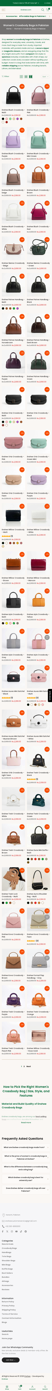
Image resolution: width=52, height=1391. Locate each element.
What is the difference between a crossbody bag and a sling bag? (26, 1168)
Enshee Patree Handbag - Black (38, 300)
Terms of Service (10, 1314)
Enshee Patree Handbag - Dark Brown (38, 341)
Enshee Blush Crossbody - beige (13, 191)
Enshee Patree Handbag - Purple (13, 377)
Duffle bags (7, 1269)
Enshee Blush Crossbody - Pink (38, 111)
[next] (49, 16)
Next (28, 1066)
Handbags (6, 1252)
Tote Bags (6, 1256)
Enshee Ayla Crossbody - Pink (38, 656)
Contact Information (11, 1318)
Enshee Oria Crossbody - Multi (13, 414)
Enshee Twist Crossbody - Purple (13, 1013)
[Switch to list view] (21, 76)
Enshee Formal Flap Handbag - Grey (35, 976)
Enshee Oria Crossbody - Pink (13, 457)
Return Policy (8, 1301)
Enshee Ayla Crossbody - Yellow (38, 615)
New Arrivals (7, 1244)
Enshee (5, 1379)
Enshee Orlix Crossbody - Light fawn (13, 773)
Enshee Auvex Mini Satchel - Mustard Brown (13, 737)
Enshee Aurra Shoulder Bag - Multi (37, 895)
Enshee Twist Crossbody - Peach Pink (13, 1049)
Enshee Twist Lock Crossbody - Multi (10, 895)
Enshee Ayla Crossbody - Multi (13, 615)
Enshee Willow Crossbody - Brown (13, 579)
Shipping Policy (9, 1310)
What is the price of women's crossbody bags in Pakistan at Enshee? (26, 1157)
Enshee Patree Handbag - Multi (13, 300)
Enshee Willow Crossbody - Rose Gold (38, 1049)
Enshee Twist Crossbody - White (13, 815)
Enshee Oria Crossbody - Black (38, 414)
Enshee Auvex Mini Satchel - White (38, 737)
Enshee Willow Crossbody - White (38, 530)
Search (5, 1334)
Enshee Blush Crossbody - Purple (13, 154)
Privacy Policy (8, 1305)
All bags (5, 1281)
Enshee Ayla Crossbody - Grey (13, 656)
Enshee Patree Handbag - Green (38, 377)
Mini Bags (6, 1264)
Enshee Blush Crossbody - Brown (38, 191)
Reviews (5, 1289)
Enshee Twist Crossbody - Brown (13, 851)
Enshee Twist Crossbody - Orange (38, 1013)
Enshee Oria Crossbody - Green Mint (38, 457)
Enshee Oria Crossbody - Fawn (13, 494)
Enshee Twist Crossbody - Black (38, 773)
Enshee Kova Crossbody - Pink (13, 935)
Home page (7, 1338)
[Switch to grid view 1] (26, 76)
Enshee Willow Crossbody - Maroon (38, 579)
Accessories (11, 16)
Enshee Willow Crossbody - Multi (13, 530)
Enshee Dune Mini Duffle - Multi (38, 851)
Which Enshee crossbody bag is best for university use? (28, 1179)
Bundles (5, 1277)
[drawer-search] (42, 9)
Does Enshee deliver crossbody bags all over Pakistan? (27, 1189)
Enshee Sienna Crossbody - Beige (13, 264)
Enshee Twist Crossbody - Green (38, 815)
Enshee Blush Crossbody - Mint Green (38, 154)
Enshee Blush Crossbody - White (13, 227)
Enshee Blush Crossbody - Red (38, 227)
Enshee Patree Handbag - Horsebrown (13, 341)
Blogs (4, 1322)
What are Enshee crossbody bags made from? (26, 1147)
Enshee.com (26, 10)
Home (8, 29)
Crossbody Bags (9, 1248)
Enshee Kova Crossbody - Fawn (38, 935)
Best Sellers (7, 1273)
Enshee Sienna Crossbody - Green (38, 264)
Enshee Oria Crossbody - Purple (38, 494)
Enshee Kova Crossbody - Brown (13, 976)
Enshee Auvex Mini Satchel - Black (13, 692)
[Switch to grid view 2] (30, 76)
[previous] (3, 16)
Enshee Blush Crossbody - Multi (13, 111)
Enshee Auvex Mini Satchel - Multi (38, 692)
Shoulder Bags (8, 1260)
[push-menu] (3, 9)
